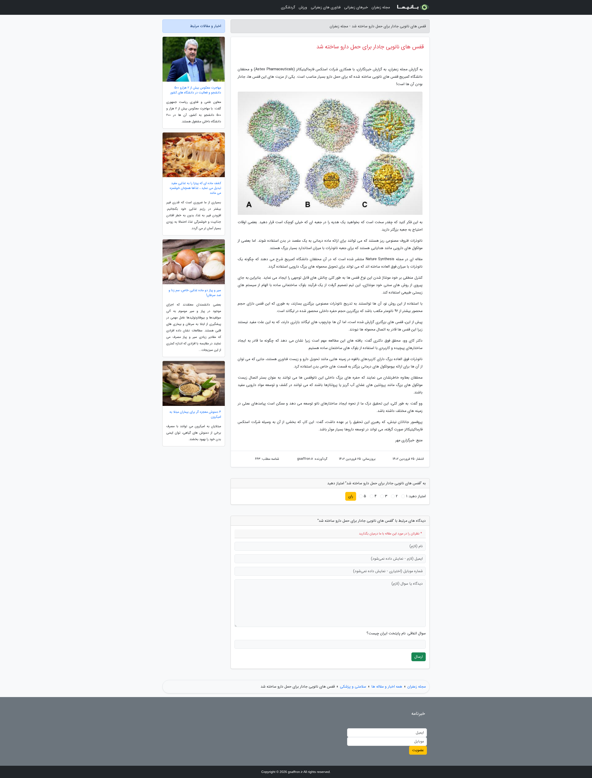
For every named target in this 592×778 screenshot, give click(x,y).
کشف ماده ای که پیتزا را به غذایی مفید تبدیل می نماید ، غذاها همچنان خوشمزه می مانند (195, 188)
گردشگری (288, 7)
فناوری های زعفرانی (325, 7)
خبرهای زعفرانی (356, 7)
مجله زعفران (381, 7)
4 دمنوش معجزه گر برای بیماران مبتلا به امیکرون (195, 414)
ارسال (418, 657)
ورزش (303, 7)
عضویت (418, 750)
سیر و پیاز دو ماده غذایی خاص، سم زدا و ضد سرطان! (195, 293)
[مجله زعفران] (412, 7)
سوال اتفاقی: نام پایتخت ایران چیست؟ (396, 633)
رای (350, 496)
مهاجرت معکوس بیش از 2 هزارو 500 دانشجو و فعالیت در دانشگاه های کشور (195, 90)
